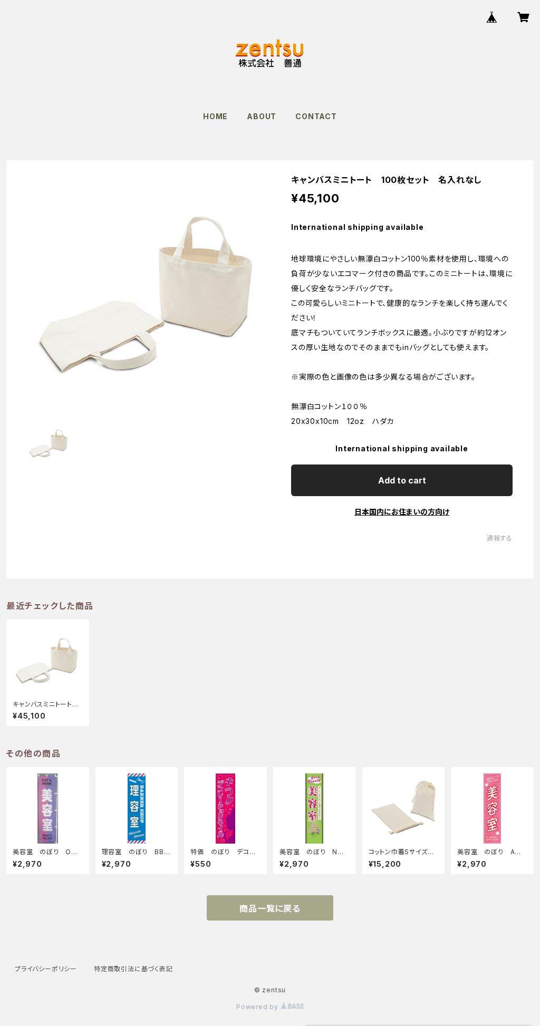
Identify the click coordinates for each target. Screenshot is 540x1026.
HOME (215, 116)
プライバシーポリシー (46, 969)
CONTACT (316, 116)
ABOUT (261, 116)
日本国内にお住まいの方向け (401, 511)
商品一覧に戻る (270, 908)
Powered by (258, 1007)
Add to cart (402, 480)
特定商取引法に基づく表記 (133, 969)
